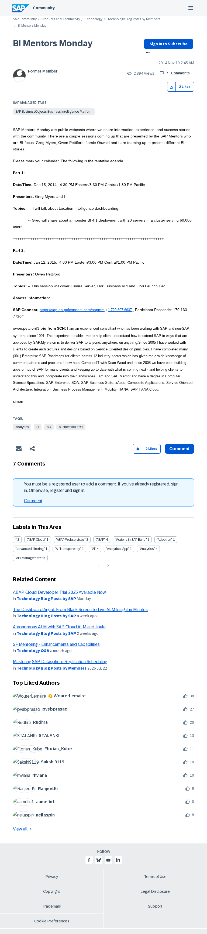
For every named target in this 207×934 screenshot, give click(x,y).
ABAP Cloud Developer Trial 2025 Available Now (59, 592)
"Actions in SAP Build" (131, 540)
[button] (171, 87)
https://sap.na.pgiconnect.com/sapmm (72, 310)
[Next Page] (107, 565)
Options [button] (147, 53)
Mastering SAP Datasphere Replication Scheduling (60, 661)
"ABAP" (100, 540)
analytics (22, 427)
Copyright (51, 891)
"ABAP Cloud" (36, 540)
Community (44, 8)
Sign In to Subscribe (169, 44)
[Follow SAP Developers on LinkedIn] (118, 860)
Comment (33, 500)
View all (20, 829)
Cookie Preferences (51, 921)
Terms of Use (155, 876)
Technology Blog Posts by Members (133, 19)
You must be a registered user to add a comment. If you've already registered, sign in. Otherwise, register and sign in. (101, 487)
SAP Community (25, 19)
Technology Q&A (33, 651)
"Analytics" (147, 549)
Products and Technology (61, 19)
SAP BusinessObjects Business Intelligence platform (53, 111)
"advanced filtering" (30, 549)
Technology (93, 19)
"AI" (93, 549)
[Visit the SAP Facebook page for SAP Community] (89, 860)
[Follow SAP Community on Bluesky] (98, 860)
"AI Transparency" (68, 549)
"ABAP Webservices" (70, 540)
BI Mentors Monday (52, 43)
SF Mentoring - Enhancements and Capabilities (56, 644)
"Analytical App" (117, 549)
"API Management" (29, 558)
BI (37, 427)
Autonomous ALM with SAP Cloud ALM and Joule (59, 627)
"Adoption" (164, 540)
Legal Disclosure (155, 891)
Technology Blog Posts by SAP (46, 599)
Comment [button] (179, 448)
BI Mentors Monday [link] (32, 25)
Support (155, 906)
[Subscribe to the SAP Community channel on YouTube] (108, 860)
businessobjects (71, 427)
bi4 (49, 427)
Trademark (51, 906)
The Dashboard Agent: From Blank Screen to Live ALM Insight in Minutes (80, 609)
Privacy (52, 876)
